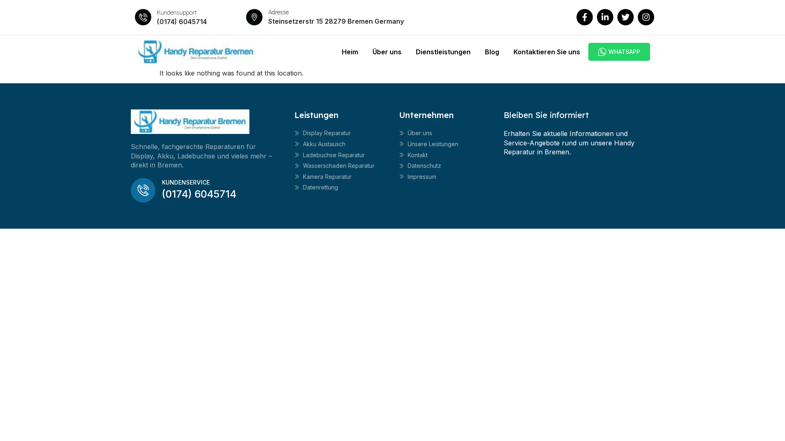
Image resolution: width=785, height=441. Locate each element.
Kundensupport (177, 12)
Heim (350, 52)
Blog (492, 52)
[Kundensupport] (143, 17)
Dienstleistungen (443, 52)
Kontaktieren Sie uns (547, 52)
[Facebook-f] (584, 17)
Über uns (386, 52)
